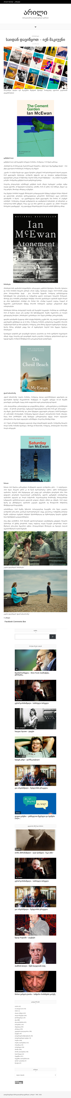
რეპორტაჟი (18, 1054)
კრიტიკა (17, 1029)
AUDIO (16, 1006)
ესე (16, 1020)
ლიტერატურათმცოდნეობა (23, 1036)
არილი (35, 11)
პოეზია (17, 1040)
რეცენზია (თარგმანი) (21, 1058)
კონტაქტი (17, 1)
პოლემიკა (18, 1045)
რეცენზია (17, 1056)
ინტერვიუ (17, 1027)
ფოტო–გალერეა (20, 1061)
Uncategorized (19, 1008)
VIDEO (16, 1011)
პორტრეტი (35, 36)
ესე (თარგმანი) (19, 1022)
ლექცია (17, 1033)
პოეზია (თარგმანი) (20, 1043)
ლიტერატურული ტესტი (22, 1038)
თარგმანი (18, 1024)
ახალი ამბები (19, 1013)
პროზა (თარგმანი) (20, 1052)
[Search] (52, 636)
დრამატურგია (19, 1018)
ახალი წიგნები (19, 1015)
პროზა (17, 1049)
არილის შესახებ (8, 1)
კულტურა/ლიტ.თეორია (22, 1031)
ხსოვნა (17, 1063)
